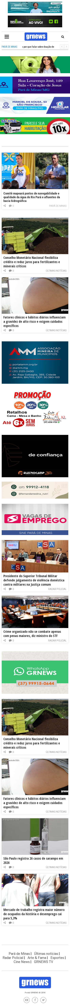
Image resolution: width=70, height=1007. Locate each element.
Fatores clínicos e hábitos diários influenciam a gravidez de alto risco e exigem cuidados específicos (34, 321)
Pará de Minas (58, 205)
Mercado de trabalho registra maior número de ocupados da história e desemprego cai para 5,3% (34, 913)
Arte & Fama (37, 958)
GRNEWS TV (43, 962)
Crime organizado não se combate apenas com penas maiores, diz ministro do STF (32, 633)
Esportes (57, 958)
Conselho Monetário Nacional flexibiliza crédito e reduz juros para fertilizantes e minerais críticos (31, 261)
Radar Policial (57, 589)
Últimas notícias (56, 270)
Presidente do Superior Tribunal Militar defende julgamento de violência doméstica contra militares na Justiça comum (33, 580)
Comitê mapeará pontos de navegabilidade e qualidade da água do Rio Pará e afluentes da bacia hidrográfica (31, 197)
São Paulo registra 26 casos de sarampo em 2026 (33, 860)
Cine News (22, 962)
